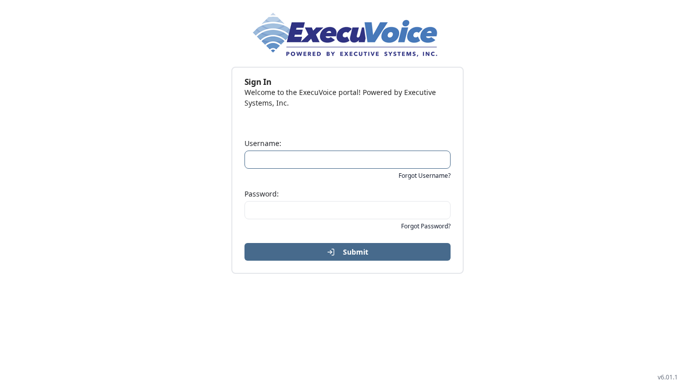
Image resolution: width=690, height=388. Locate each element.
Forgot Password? (426, 226)
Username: (262, 143)
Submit (355, 252)
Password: (261, 194)
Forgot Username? (425, 175)
